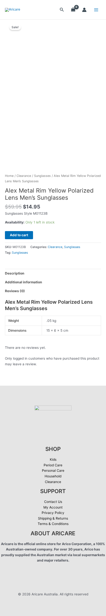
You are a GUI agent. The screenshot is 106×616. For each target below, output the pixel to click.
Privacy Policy (53, 513)
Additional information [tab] (23, 282)
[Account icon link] (84, 10)
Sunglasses (42, 176)
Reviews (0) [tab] (15, 291)
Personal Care (53, 470)
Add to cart (19, 235)
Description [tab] (14, 273)
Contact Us (53, 502)
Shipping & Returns (53, 518)
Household (53, 476)
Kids (53, 459)
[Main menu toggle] (96, 9)
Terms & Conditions (53, 524)
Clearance (24, 176)
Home (9, 176)
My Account (53, 507)
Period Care (53, 465)
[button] (62, 10)
